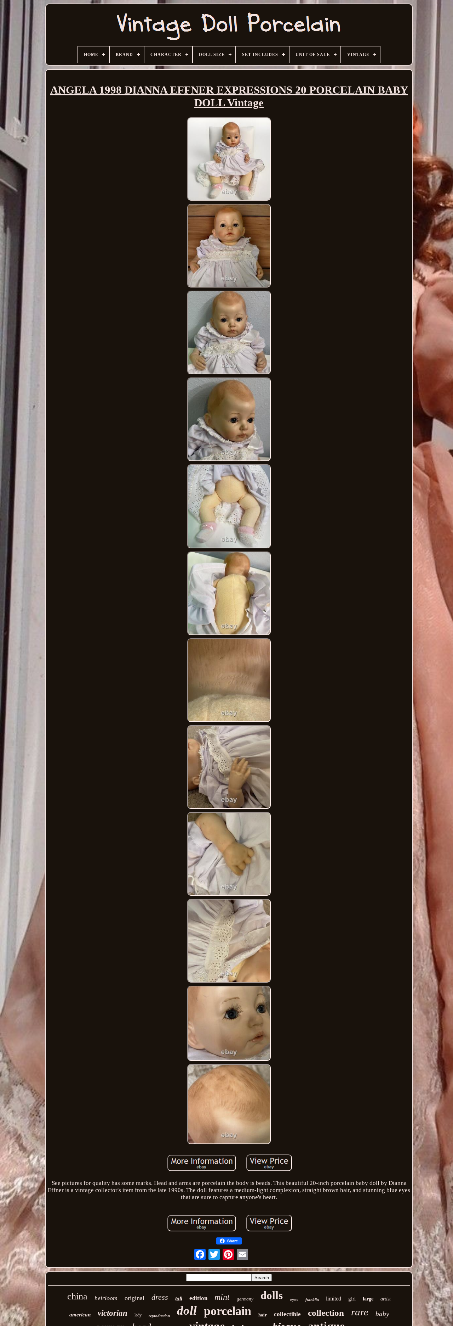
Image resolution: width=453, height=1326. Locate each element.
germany (245, 1299)
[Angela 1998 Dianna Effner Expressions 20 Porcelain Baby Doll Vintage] (229, 160)
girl (352, 1299)
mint (222, 1297)
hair (262, 1314)
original (134, 1298)
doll (187, 1310)
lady (138, 1315)
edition (198, 1298)
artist (385, 1299)
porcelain (227, 1310)
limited (333, 1299)
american (80, 1314)
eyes (294, 1300)
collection (326, 1312)
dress (159, 1297)
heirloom (105, 1298)
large (368, 1299)
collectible (287, 1314)
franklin (312, 1300)
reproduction (159, 1316)
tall (178, 1299)
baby (382, 1313)
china (77, 1296)
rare (359, 1311)
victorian (112, 1313)
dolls (271, 1295)
